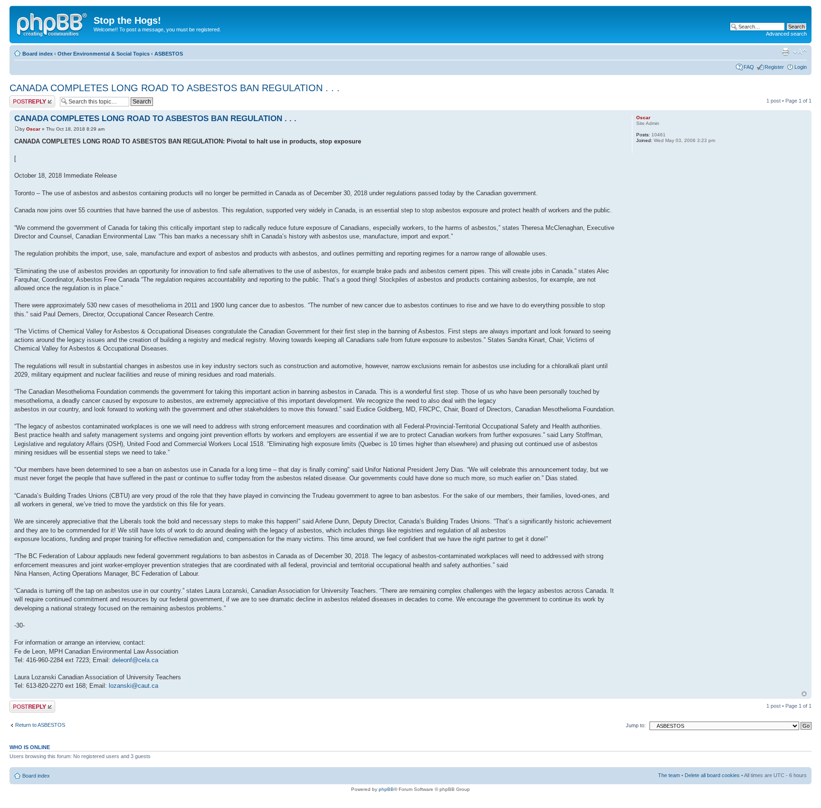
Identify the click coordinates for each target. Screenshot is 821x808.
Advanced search (786, 34)
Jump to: (636, 725)
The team (669, 775)
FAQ (749, 67)
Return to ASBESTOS (40, 725)
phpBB (386, 789)
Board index (37, 54)
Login (800, 67)
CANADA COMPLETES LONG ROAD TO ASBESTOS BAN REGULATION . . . (175, 88)
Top (804, 693)
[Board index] (53, 23)
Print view (785, 52)
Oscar (33, 129)
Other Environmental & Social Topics (103, 54)
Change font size (800, 52)
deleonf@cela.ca (135, 660)
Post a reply (23, 98)
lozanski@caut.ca (133, 685)
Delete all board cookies (712, 775)
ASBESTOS (168, 54)
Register (774, 67)
